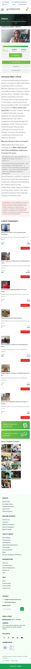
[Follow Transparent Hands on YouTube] (22, 637)
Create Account (22, 4)
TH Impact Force (7, 565)
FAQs (4, 581)
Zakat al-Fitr (6, 509)
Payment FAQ (6, 583)
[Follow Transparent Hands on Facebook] (4, 637)
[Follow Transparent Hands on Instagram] (8, 637)
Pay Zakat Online (7, 504)
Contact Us (5, 570)
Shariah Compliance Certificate (11, 554)
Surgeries (5, 522)
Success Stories (7, 550)
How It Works (6, 537)
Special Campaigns (8, 527)
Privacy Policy (6, 586)
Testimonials (6, 547)
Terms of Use (6, 588)
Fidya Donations (7, 511)
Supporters (16, 66)
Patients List (6, 519)
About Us (5, 563)
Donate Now (25, 248)
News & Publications (8, 568)
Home (3, 21)
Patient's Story (16, 62)
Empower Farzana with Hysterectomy (11, 318)
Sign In (14, 4)
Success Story (16, 70)
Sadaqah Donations (8, 506)
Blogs (4, 552)
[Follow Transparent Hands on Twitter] (13, 637)
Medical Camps (7, 529)
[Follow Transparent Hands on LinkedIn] (17, 637)
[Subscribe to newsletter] (22, 609)
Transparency (6, 540)
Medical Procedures (8, 524)
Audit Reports (6, 542)
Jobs (3, 572)
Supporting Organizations (10, 545)
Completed (15, 55)
